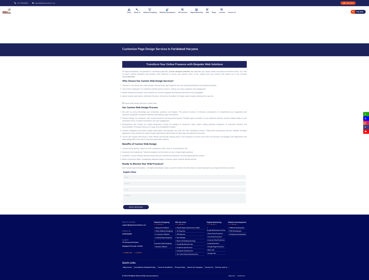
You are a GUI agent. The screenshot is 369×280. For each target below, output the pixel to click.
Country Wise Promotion (216, 240)
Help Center (127, 267)
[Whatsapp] (366, 114)
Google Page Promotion (216, 247)
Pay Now (359, 12)
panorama (131, 77)
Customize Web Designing (163, 243)
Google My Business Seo (185, 244)
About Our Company (195, 267)
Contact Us (232, 12)
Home (129, 12)
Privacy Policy (180, 267)
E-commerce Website (162, 234)
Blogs (214, 12)
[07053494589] (366, 118)
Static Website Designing (164, 231)
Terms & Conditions (165, 267)
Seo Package (181, 237)
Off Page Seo (181, 234)
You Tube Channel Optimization (187, 254)
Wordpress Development (237, 234)
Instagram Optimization (185, 251)
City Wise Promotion (215, 237)
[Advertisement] (184, 28)
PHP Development (235, 231)
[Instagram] (366, 123)
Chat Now (349, 3)
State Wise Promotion (215, 233)
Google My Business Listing (216, 230)
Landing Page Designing (163, 237)
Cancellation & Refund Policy (145, 267)
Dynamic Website (161, 247)
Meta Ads (211, 250)
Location (222, 12)
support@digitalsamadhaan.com (134, 225)
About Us (137, 12)
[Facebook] (366, 127)
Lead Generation (213, 243)
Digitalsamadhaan (152, 276)
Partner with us (221, 267)
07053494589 (127, 234)
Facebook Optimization (184, 247)
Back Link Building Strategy (186, 241)
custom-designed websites (179, 71)
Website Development (236, 228)
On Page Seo (181, 231)
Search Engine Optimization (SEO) (188, 228)
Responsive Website (162, 228)
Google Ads (128, 252)
